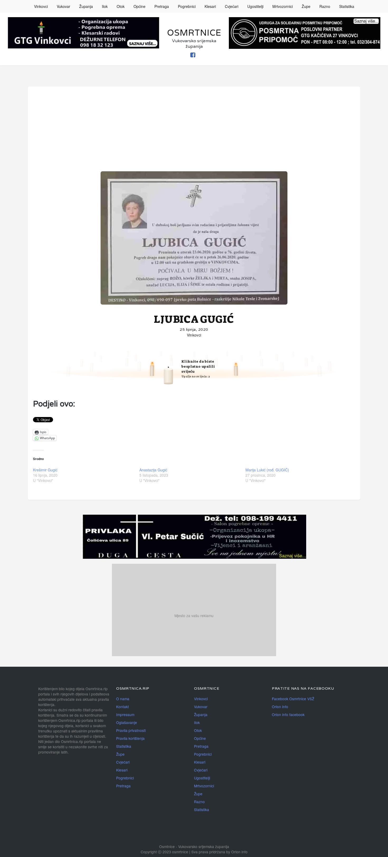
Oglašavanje (126, 722)
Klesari (210, 6)
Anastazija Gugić (153, 469)
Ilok (105, 6)
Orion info (280, 706)
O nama (122, 698)
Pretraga (161, 6)
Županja (86, 6)
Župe (306, 6)
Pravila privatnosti (131, 730)
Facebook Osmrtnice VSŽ (293, 698)
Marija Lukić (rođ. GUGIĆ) (267, 469)
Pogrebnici (187, 6)
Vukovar (63, 6)
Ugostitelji (255, 6)
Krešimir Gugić (45, 469)
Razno (324, 6)
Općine (139, 6)
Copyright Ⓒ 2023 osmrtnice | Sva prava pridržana (183, 851)
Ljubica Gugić (194, 319)
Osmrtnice (194, 32)
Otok (121, 6)
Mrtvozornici (282, 6)
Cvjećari (231, 6)
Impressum (125, 714)
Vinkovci (41, 6)
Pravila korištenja (130, 738)
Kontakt (122, 706)
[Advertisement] (194, 131)
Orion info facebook (288, 714)
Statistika (346, 6)
